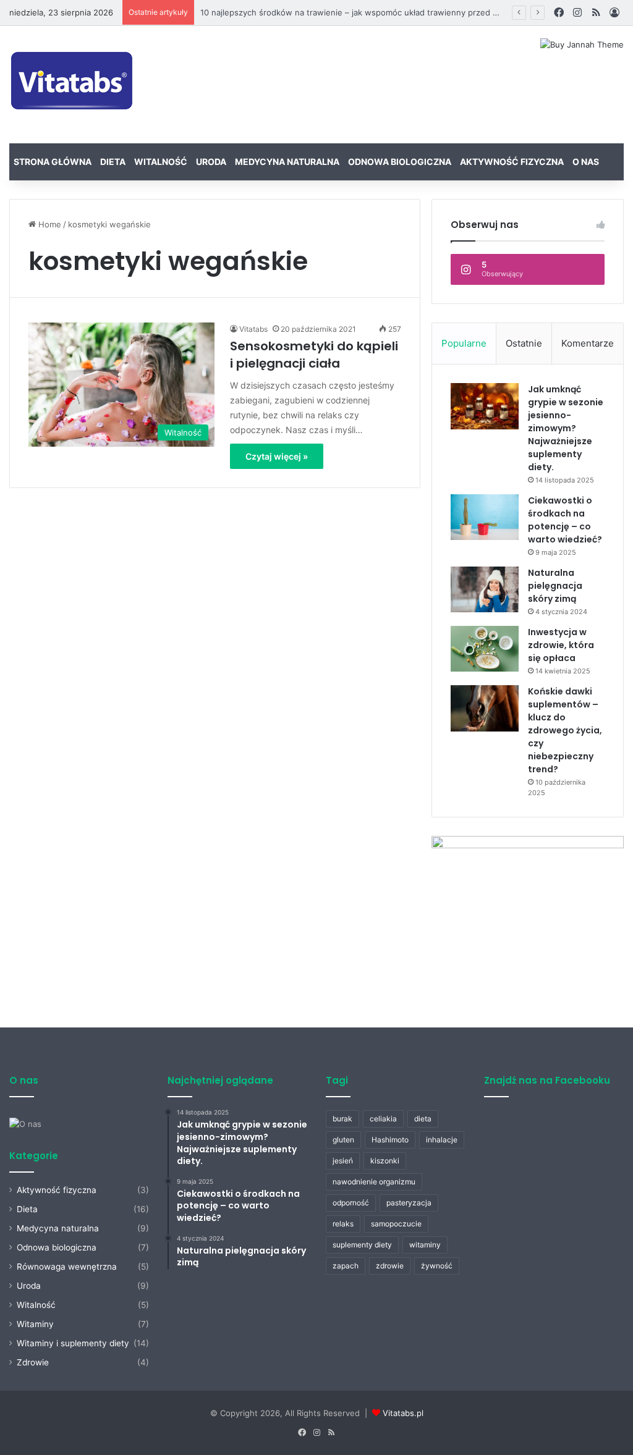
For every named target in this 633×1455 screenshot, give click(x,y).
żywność (436, 1265)
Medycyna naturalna (287, 161)
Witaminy (35, 1324)
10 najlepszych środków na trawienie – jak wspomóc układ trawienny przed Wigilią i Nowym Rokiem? (393, 12)
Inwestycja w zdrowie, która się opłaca (561, 645)
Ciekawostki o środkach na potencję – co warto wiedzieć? (565, 520)
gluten (343, 1139)
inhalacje (441, 1139)
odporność (351, 1202)
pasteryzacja (408, 1202)
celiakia (383, 1118)
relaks (343, 1223)
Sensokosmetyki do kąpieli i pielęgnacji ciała (314, 354)
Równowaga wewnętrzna (67, 1267)
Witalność (160, 161)
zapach (346, 1265)
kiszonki (384, 1160)
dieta (422, 1118)
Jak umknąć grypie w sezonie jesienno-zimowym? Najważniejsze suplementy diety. (565, 428)
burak (342, 1118)
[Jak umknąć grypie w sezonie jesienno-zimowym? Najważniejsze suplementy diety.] (485, 406)
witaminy (425, 1244)
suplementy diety (362, 1244)
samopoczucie (396, 1223)
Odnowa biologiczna (399, 161)
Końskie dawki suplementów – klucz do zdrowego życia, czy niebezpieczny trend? (565, 730)
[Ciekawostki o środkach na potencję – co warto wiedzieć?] (485, 517)
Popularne (463, 343)
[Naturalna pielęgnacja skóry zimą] (485, 589)
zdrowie (390, 1265)
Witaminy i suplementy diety (73, 1343)
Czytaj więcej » (276, 456)
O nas (585, 161)
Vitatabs (253, 329)
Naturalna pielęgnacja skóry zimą (555, 586)
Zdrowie (33, 1362)
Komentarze (587, 343)
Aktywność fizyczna (512, 161)
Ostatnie (524, 343)
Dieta (112, 161)
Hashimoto (390, 1139)
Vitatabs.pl (403, 1413)
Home (48, 224)
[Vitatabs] (72, 85)
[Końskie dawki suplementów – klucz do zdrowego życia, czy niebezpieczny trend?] (485, 708)
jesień (343, 1160)
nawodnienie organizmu (374, 1181)
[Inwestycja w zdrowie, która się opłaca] (485, 649)
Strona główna (52, 161)
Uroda (211, 161)
